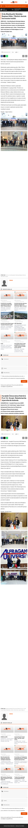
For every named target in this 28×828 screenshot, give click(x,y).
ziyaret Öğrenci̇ (22, 709)
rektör (12, 709)
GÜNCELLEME (4, 737)
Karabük (7, 708)
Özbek (4, 709)
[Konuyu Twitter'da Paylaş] (4, 56)
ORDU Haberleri (4, 300)
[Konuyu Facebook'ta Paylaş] (2, 56)
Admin (11, 280)
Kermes (7, 275)
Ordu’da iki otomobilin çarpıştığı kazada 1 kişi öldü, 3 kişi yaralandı (6, 305)
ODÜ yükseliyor (18, 323)
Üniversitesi (16, 709)
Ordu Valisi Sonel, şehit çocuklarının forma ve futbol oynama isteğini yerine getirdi (20, 345)
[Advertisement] (14, 212)
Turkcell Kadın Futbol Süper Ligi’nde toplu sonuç (19, 738)
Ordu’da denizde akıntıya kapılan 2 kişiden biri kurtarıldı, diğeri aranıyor (20, 305)
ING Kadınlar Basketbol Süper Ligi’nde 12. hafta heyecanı (6, 778)
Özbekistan (8, 709)
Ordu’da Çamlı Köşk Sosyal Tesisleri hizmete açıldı (7, 324)
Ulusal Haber (3, 734)
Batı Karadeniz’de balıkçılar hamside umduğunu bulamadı (5, 758)
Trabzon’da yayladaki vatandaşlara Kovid (19, 777)
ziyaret (6, 276)
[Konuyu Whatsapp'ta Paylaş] (7, 56)
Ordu (2, 343)
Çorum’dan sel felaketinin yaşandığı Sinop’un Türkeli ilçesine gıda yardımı (20, 758)
